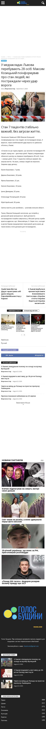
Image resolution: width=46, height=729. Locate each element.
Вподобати (39, 355)
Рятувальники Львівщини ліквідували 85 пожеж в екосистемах (20, 328)
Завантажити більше (23, 403)
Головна (3, 57)
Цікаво (3, 703)
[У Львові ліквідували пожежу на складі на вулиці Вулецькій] (6, 662)
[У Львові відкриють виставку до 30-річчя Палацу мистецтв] (6, 673)
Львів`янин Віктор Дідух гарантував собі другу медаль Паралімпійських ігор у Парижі (11, 294)
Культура (4, 714)
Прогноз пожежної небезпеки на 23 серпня (18, 396)
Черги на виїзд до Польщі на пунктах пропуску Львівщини (29, 682)
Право (3, 700)
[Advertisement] (23, 30)
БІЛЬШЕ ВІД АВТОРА (31, 310)
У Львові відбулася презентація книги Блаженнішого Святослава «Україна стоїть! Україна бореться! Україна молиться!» (35, 296)
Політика (4, 720)
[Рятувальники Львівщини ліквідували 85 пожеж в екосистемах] (23, 319)
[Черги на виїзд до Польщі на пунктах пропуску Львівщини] (6, 684)
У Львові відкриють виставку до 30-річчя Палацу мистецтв (28, 671)
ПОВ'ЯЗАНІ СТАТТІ (15, 310)
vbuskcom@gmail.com (31, 646)
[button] (42, 3)
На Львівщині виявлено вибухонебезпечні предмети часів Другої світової (37, 328)
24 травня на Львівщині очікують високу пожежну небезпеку (7, 327)
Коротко (3, 717)
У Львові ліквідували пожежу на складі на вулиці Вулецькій (27, 660)
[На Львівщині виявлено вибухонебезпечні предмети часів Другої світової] (38, 319)
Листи (4, 61)
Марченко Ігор (10, 89)
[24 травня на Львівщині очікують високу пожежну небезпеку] (8, 319)
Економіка (4, 710)
